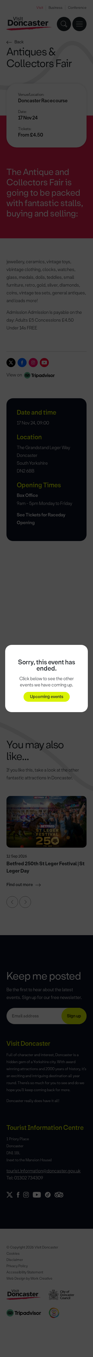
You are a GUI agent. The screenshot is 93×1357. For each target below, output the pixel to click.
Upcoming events (46, 696)
